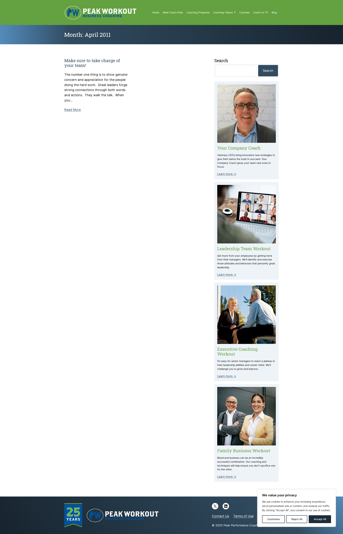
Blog (274, 12)
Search (268, 70)
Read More (72, 110)
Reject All (296, 519)
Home (155, 12)
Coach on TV (260, 12)
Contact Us (220, 516)
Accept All (320, 519)
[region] (296, 508)
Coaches (244, 12)
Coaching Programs (198, 12)
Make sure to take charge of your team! (92, 63)
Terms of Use (243, 516)
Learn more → (226, 174)
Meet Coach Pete (173, 12)
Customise (273, 519)
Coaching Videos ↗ (224, 12)
